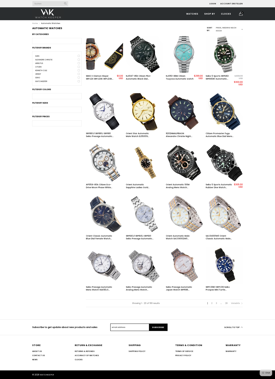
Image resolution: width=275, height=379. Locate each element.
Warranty (231, 351)
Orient (38, 74)
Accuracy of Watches (87, 355)
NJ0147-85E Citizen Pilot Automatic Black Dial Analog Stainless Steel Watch (138, 77)
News (35, 359)
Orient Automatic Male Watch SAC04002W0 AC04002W (177, 237)
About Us (37, 351)
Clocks (226, 13)
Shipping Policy (137, 351)
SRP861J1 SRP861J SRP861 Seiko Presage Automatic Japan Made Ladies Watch (100, 135)
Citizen (38, 67)
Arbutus (39, 63)
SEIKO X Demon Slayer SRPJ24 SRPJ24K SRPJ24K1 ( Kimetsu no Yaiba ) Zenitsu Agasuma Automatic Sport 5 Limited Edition (99, 77)
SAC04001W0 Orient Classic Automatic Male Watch (218, 237)
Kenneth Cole (41, 70)
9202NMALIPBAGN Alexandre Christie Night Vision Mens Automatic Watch (178, 135)
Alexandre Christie (43, 59)
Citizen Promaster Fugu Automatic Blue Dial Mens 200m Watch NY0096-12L (219, 135)
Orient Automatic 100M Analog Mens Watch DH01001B (177, 186)
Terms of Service (184, 351)
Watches (192, 13)
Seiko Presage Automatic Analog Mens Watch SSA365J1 (139, 288)
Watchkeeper (41, 81)
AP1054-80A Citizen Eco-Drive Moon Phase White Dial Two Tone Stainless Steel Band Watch (98, 186)
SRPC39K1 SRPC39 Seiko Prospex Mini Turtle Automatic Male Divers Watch (218, 288)
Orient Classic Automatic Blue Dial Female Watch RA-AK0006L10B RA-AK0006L (99, 237)
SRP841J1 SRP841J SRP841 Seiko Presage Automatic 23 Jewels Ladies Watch (139, 237)
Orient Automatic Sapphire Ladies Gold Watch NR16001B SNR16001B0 (137, 186)
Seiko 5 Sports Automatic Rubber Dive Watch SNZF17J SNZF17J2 (219, 186)
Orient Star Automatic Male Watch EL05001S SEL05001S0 (137, 135)
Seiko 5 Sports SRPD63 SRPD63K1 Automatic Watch (217, 77)
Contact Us (38, 355)
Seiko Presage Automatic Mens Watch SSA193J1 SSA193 (99, 288)
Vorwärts (235, 303)
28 (226, 303)
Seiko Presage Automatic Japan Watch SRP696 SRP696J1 (179, 288)
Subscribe (158, 327)
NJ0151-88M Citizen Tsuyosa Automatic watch (180, 77)
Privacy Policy (183, 355)
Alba (37, 56)
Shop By (209, 13)
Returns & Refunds (85, 351)
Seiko (37, 77)
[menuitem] (192, 14)
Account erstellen (231, 3)
